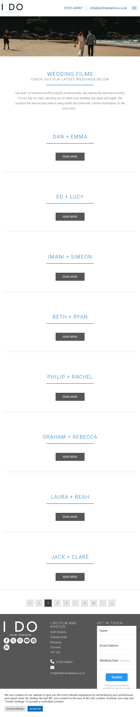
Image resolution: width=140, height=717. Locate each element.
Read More (70, 156)
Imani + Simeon (70, 257)
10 (84, 603)
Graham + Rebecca (70, 437)
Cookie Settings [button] (15, 708)
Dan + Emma (70, 137)
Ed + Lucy (70, 197)
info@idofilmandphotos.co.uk (67, 673)
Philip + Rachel (70, 377)
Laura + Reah (70, 497)
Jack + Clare (70, 557)
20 (93, 603)
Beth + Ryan (70, 317)
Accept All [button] (35, 708)
